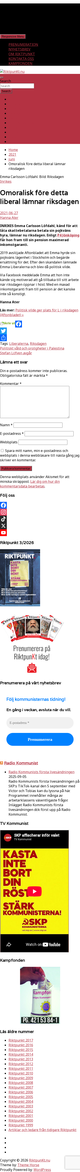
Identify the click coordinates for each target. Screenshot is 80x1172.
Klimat (14, 127)
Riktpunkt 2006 (21, 1092)
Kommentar (11, 383)
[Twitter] (40, 330)
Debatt (14, 141)
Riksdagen (38, 343)
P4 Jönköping (68, 235)
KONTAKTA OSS (21, 58)
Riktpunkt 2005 (21, 1096)
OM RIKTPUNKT (22, 54)
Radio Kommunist (21, 762)
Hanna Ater (9, 217)
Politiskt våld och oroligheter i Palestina (32, 348)
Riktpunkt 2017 (21, 1040)
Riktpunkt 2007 (21, 1087)
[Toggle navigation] (1, 77)
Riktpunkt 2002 (21, 1111)
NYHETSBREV (20, 49)
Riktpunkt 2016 (21, 1045)
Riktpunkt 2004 (21, 1101)
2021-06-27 (9, 213)
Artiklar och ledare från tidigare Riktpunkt (42, 1129)
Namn (6, 425)
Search (5, 81)
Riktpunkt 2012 (21, 1063)
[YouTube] (40, 532)
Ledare (14, 137)
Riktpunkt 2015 (21, 1049)
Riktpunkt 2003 (21, 1106)
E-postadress (12, 433)
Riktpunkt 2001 (21, 1115)
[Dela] (40, 337)
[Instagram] (40, 512)
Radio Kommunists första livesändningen (41, 772)
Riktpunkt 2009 (21, 1078)
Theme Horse (28, 1165)
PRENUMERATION (23, 44)
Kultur (14, 132)
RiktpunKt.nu (39, 1160)
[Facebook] (40, 324)
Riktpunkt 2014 (21, 1054)
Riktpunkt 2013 (21, 1059)
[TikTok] (40, 519)
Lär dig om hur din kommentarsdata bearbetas (30, 484)
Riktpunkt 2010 (21, 1073)
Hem (12, 99)
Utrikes (14, 108)
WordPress (42, 1169)
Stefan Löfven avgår (16, 353)
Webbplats (8, 442)
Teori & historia (21, 122)
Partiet (14, 118)
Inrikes (14, 104)
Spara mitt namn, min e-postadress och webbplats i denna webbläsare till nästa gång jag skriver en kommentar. (39, 455)
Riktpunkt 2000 (21, 1120)
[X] (40, 525)
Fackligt (15, 113)
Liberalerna (18, 343)
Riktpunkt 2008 (21, 1082)
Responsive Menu (13, 36)
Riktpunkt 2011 (21, 1068)
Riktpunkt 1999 (21, 1125)
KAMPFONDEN (20, 63)
